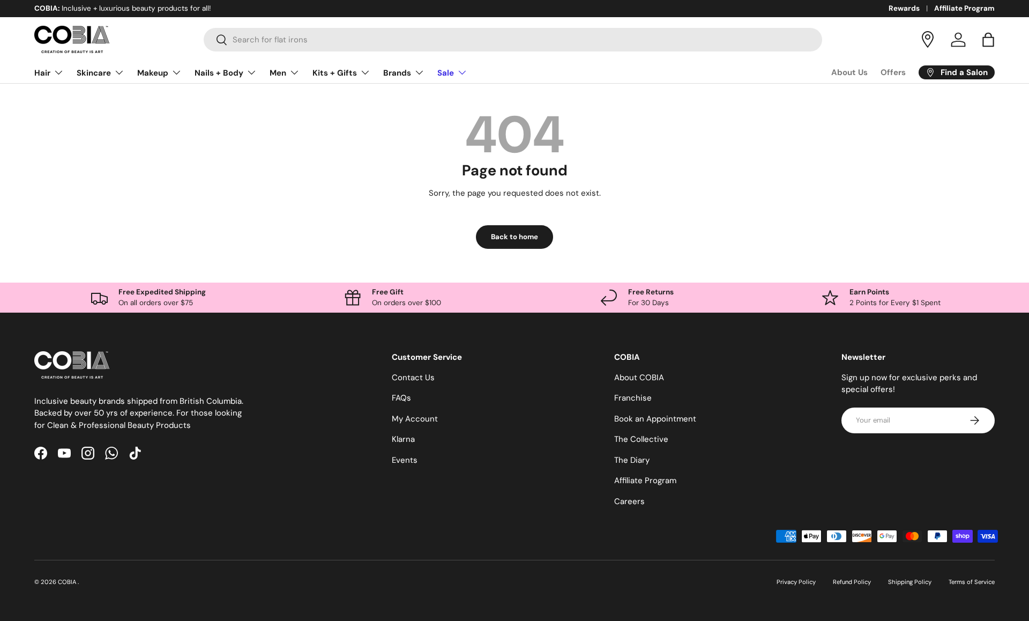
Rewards (904, 8)
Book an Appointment (655, 418)
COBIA (68, 582)
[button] (988, 39)
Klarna (403, 439)
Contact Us (413, 377)
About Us (849, 72)
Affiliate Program (964, 8)
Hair (42, 73)
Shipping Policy (909, 582)
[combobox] (513, 39)
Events (404, 460)
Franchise (633, 398)
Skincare (94, 73)
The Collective (641, 439)
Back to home (514, 236)
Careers (629, 501)
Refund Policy (852, 582)
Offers (893, 72)
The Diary (632, 460)
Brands (397, 73)
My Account (415, 418)
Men (278, 73)
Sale (445, 73)
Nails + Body (219, 73)
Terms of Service (972, 582)
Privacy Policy (796, 582)
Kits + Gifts (334, 73)
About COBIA (639, 377)
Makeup (152, 73)
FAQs (401, 398)
